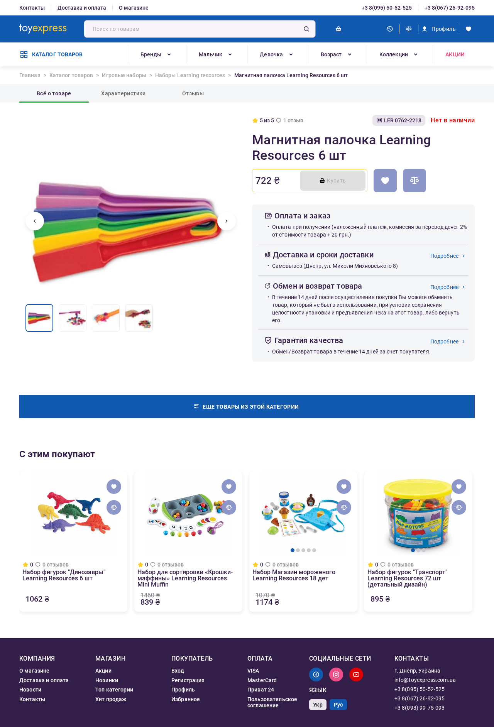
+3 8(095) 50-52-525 (387, 8)
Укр (317, 705)
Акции (455, 54)
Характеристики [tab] (123, 93)
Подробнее (444, 256)
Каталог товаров (71, 75)
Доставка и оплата (82, 8)
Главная (30, 75)
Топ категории (114, 689)
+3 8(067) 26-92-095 (450, 8)
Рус (338, 705)
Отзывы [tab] (193, 93)
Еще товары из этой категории (251, 407)
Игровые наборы (124, 75)
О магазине (134, 8)
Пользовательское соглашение (272, 702)
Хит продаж (111, 699)
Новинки (106, 680)
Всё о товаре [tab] (54, 93)
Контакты (32, 8)
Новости (30, 689)
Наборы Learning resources (190, 75)
